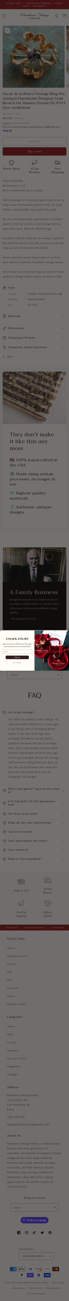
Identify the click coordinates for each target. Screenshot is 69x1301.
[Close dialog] (66, 632)
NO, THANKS (17, 662)
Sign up (17, 657)
